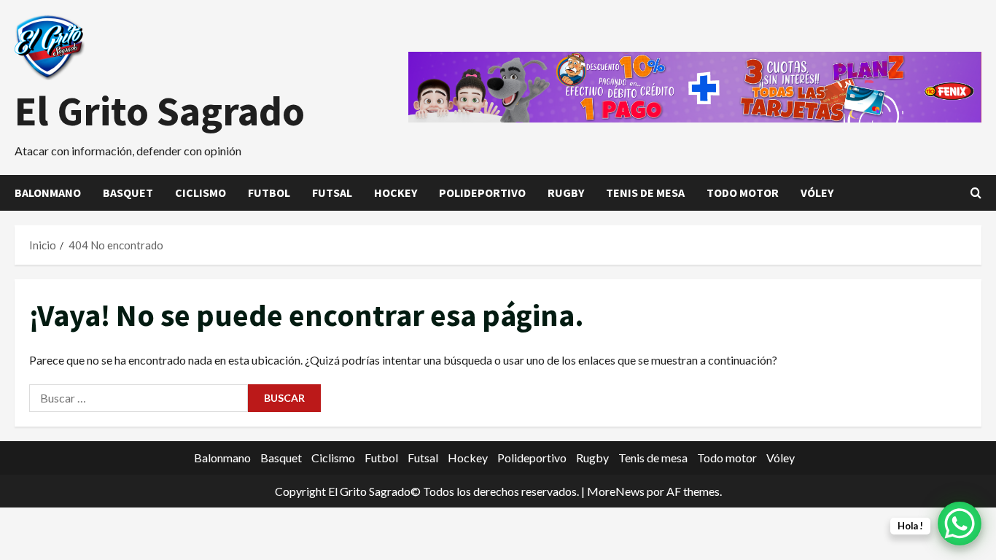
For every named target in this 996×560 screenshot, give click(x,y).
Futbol (269, 192)
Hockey (395, 192)
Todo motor (743, 192)
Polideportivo (482, 192)
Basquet (128, 192)
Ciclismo (200, 192)
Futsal (332, 192)
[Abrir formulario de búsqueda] (975, 193)
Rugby (566, 192)
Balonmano (48, 192)
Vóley (817, 192)
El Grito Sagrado (160, 110)
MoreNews (616, 491)
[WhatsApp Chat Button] (959, 523)
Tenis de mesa (645, 192)
